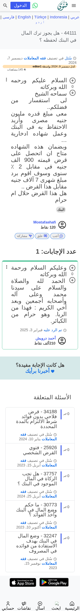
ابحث (56, 608)
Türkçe (40, 17)
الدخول (20, 5)
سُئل (68, 58)
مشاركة (22, 236)
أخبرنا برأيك (37, 371)
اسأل (40, 608)
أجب (56, 236)
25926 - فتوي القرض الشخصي (40, 450)
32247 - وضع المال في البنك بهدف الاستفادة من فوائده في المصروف (36, 543)
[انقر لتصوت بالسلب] (72, 92)
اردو (40, 22)
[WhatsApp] (35, 5)
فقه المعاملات (35, 58)
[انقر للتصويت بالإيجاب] (72, 80)
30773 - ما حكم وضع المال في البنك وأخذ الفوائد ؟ (36, 509)
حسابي (8, 608)
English (24, 17)
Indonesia (58, 17)
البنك (60, 210)
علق (40, 236)
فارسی (8, 17)
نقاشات (24, 608)
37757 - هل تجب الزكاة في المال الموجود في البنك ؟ (37, 478)
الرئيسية (72, 608)
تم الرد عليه (53, 330)
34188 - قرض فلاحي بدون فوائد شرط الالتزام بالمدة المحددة (36, 419)
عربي (75, 17)
